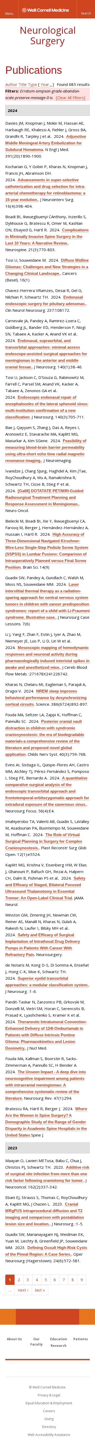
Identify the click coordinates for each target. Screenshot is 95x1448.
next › (23, 1290)
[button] (86, 9)
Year (45, 84)
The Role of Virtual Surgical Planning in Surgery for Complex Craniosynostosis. (43, 841)
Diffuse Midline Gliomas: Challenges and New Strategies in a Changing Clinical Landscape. (47, 267)
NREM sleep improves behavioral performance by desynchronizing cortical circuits (46, 697)
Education (58, 1339)
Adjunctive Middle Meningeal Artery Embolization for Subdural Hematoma (45, 143)
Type (32, 84)
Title (22, 84)
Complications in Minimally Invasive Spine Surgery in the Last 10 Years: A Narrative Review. (47, 236)
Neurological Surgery (48, 35)
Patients (80, 1339)
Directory (49, 1427)
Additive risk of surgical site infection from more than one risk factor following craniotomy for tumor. (47, 1174)
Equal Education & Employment (49, 1403)
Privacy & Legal (49, 1395)
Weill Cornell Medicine (47, 1368)
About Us (14, 1339)
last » (40, 1290)
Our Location (8, 1317)
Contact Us (87, 1317)
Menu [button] (9, 13)
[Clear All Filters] (70, 97)
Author (11, 84)
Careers (49, 1411)
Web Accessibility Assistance (49, 1434)
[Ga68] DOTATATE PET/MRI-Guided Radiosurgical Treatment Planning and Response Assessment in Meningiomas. (44, 497)
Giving (49, 1419)
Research (58, 1345)
